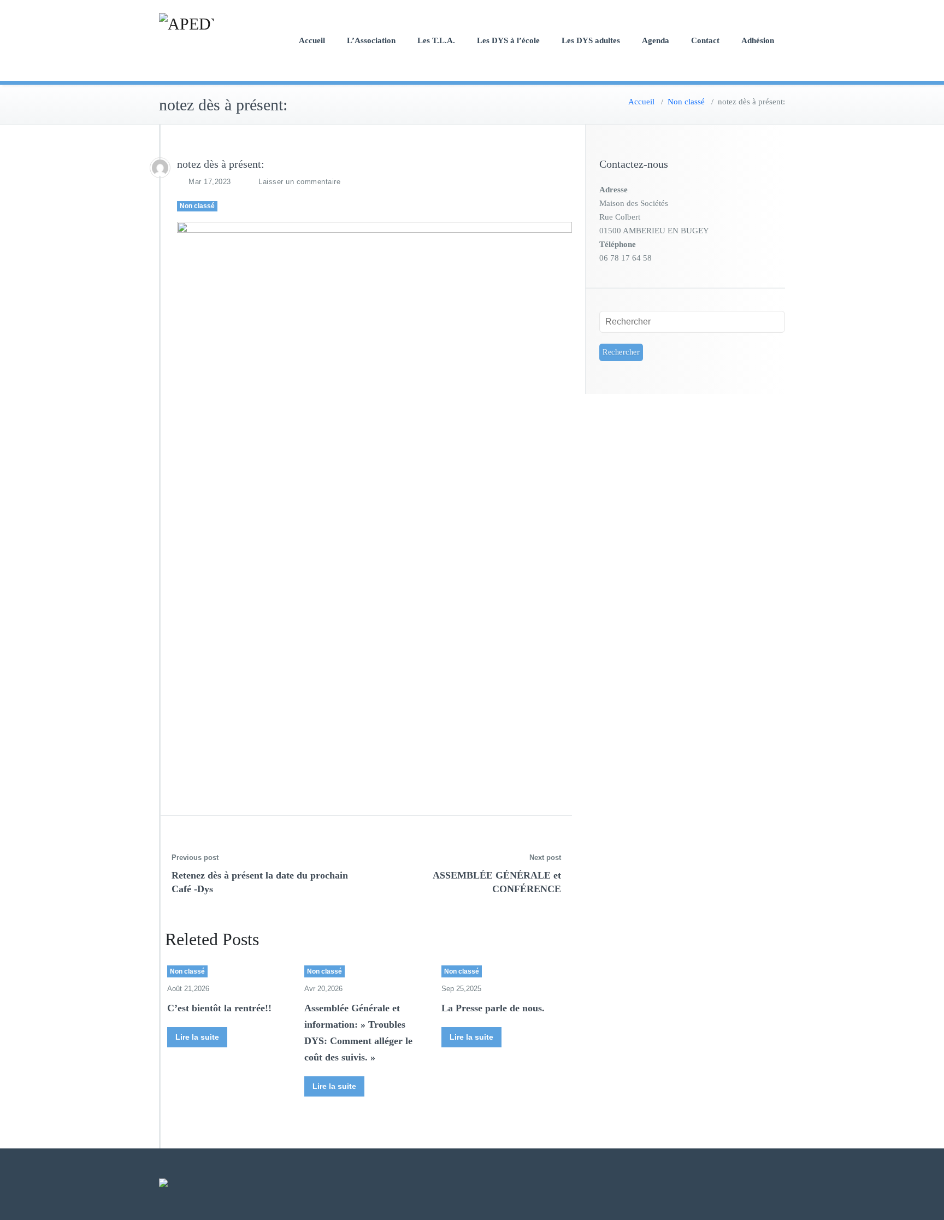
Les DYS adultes (591, 40)
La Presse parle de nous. (493, 1008)
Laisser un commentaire (299, 182)
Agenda (655, 40)
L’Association (371, 40)
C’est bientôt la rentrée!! (219, 1008)
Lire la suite (197, 1037)
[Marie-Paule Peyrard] (160, 167)
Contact (705, 40)
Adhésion (757, 40)
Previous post (195, 857)
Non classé (686, 101)
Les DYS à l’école (508, 40)
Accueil (312, 40)
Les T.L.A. (436, 40)
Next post (545, 857)
